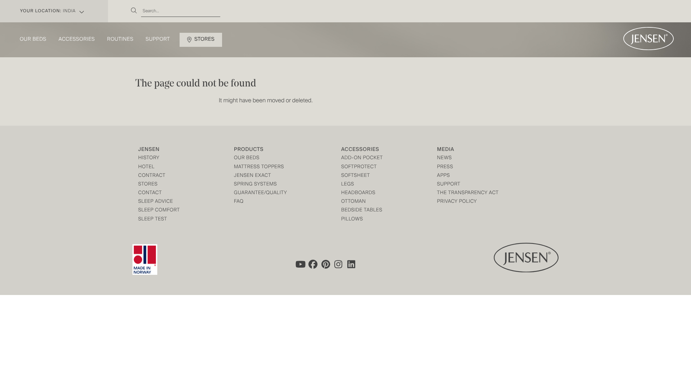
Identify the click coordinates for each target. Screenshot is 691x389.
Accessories (77, 39)
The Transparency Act (467, 193)
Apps (443, 176)
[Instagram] (338, 264)
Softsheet (355, 176)
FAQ (239, 202)
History (148, 158)
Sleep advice (155, 202)
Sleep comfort (159, 210)
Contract (152, 176)
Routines (120, 39)
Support (158, 39)
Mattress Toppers (259, 167)
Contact (150, 193)
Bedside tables (361, 210)
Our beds (33, 39)
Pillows (352, 219)
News (444, 158)
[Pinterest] (325, 264)
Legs (347, 184)
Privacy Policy (457, 202)
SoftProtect (359, 167)
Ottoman (353, 202)
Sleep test (152, 219)
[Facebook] (312, 264)
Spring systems (255, 184)
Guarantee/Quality (260, 193)
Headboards (358, 193)
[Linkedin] (351, 264)
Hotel (146, 167)
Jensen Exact (252, 176)
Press (445, 167)
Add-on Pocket (362, 158)
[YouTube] (299, 264)
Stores (204, 39)
